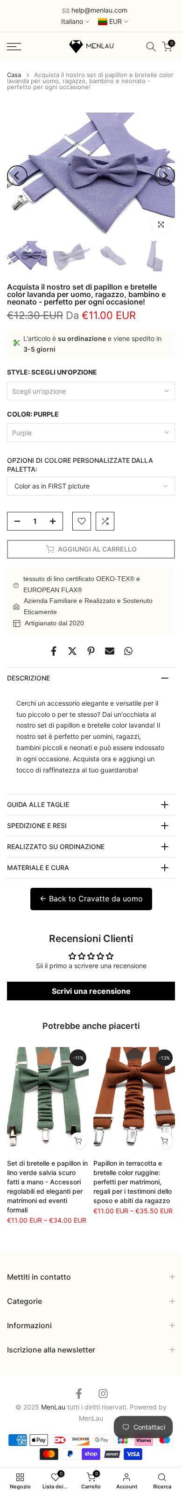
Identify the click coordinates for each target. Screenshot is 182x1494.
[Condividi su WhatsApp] (128, 651)
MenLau (91, 1418)
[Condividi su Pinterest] (91, 651)
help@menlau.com (98, 10)
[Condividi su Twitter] (72, 651)
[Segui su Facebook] (79, 1393)
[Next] (164, 175)
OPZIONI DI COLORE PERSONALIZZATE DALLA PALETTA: (80, 465)
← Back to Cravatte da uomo (91, 898)
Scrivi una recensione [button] (91, 991)
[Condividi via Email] (109, 651)
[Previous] (17, 175)
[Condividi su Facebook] (53, 651)
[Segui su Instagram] (103, 1393)
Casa (14, 75)
